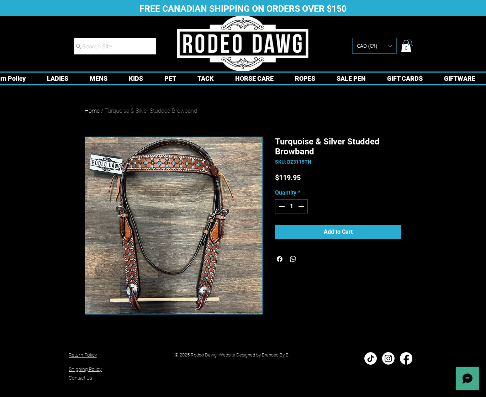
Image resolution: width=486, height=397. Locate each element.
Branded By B (275, 355)
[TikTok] (370, 358)
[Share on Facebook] (279, 259)
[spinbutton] (291, 206)
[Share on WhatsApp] (293, 259)
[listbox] (374, 46)
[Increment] (302, 206)
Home (92, 110)
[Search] (409, 42)
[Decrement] (281, 206)
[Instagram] (388, 358)
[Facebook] (406, 358)
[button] (374, 46)
